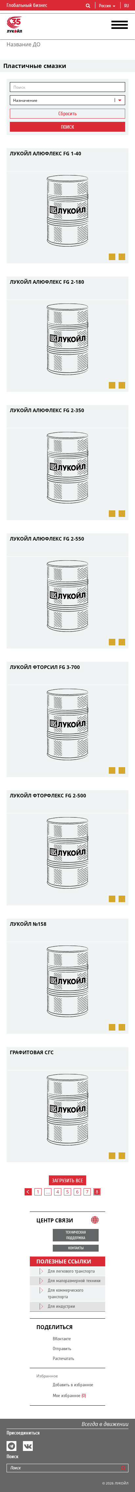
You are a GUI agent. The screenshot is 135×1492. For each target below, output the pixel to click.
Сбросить (67, 114)
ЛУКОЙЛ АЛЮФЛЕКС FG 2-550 (47, 538)
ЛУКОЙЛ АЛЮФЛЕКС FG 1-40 (45, 153)
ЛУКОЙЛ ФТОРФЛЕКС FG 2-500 (48, 795)
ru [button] (127, 6)
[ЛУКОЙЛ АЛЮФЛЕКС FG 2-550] (112, 642)
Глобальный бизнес (27, 5)
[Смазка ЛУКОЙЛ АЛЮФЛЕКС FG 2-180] (112, 385)
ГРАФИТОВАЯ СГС (32, 1052)
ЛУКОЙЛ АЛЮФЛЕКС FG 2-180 (47, 281)
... (48, 1192)
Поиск (67, 127)
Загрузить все (67, 1181)
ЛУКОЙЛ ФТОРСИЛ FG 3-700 (45, 667)
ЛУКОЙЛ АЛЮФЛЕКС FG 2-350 (47, 410)
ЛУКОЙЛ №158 (28, 924)
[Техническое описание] (112, 899)
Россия (105, 6)
